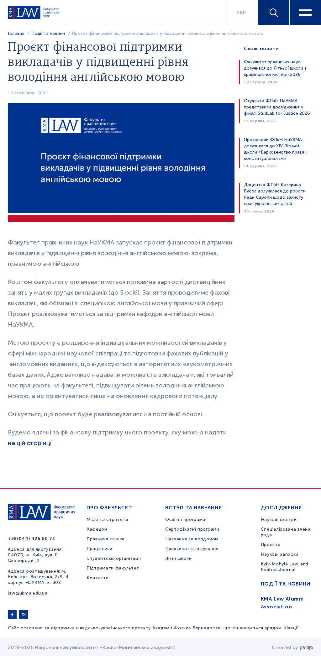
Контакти (98, 577)
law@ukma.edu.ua (28, 593)
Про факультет (109, 508)
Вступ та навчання (193, 508)
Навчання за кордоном (191, 539)
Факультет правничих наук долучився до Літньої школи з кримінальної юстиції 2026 (275, 68)
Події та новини (48, 33)
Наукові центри (279, 519)
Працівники (100, 548)
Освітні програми (185, 519)
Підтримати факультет (113, 568)
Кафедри (97, 529)
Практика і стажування (191, 548)
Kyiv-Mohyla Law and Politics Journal (284, 566)
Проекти (271, 544)
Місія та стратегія (107, 519)
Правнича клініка (106, 539)
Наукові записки (280, 554)
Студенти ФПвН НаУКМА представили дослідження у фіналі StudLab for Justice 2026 (277, 107)
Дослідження (281, 508)
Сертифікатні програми (192, 529)
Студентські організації (114, 558)
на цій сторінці (29, 443)
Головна (16, 33)
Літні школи (178, 558)
